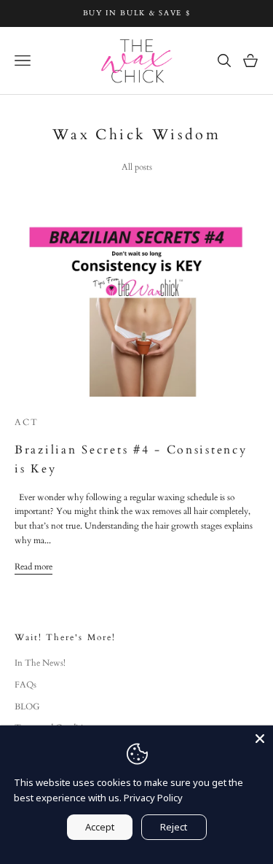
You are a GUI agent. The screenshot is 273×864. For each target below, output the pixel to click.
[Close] (260, 738)
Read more (33, 566)
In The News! (40, 663)
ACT (27, 422)
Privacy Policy (153, 797)
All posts (137, 167)
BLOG (27, 706)
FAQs (25, 684)
